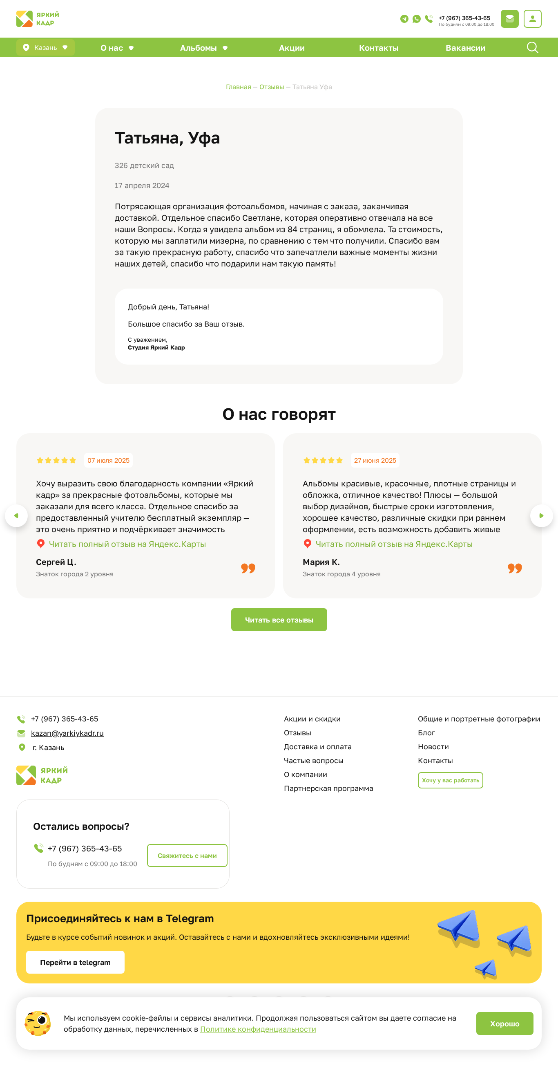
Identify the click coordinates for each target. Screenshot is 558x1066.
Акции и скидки (312, 718)
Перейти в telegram (75, 962)
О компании (305, 774)
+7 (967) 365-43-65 (464, 17)
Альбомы (198, 47)
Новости (433, 746)
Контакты (379, 47)
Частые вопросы (314, 760)
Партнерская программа (328, 788)
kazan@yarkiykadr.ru (67, 732)
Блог (426, 732)
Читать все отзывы (279, 619)
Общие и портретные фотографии (479, 718)
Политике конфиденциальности (258, 1028)
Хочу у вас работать (450, 780)
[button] (16, 515)
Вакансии (465, 47)
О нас (111, 47)
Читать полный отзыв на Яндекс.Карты (127, 544)
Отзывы (297, 732)
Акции (292, 47)
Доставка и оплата (318, 746)
